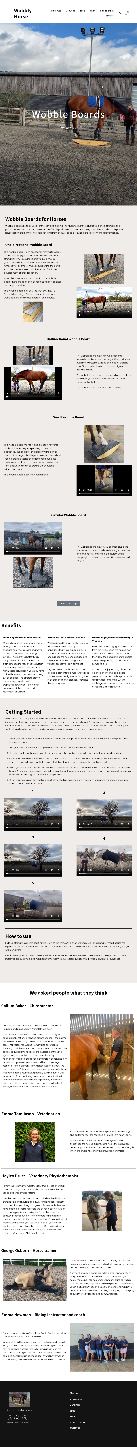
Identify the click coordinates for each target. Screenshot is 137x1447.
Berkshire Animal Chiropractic (37, 1029)
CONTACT (75, 1428)
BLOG (73, 1411)
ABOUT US (75, 1405)
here (16, 722)
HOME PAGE (76, 1399)
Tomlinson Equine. (122, 1134)
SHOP (72, 1416)
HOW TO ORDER (77, 1422)
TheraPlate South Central (42, 1333)
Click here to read (35, 1233)
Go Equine (85, 1267)
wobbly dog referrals (26, 1192)
